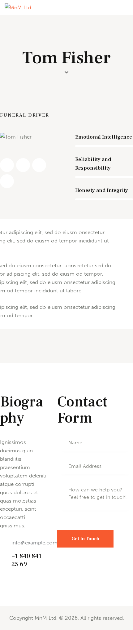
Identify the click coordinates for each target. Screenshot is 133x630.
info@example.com (34, 542)
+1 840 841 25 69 (26, 560)
